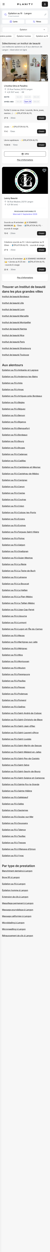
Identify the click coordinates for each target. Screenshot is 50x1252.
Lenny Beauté (10, 198)
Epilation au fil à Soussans (15, 823)
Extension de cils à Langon (15, 896)
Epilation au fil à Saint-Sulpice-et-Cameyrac (23, 778)
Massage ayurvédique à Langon (17, 909)
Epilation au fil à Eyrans (13, 519)
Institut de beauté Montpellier (16, 322)
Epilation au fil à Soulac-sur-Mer (17, 816)
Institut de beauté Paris (13, 342)
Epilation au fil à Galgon (13, 545)
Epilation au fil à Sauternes (15, 810)
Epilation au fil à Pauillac (14, 680)
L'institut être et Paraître (15, 86)
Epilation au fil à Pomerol (14, 700)
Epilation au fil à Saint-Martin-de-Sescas (22, 745)
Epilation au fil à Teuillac (14, 836)
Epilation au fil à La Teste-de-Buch (19, 570)
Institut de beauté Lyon (13, 309)
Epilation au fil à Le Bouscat (15, 583)
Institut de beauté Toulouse (15, 354)
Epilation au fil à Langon (14, 883)
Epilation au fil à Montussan (15, 661)
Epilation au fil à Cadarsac (14, 454)
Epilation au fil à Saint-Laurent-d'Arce (20, 732)
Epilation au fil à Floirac (13, 538)
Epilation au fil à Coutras (14, 499)
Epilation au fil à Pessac (13, 687)
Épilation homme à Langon (15, 890)
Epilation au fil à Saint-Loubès (16, 739)
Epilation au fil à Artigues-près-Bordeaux (22, 396)
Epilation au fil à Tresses (14, 842)
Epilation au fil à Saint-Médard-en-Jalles (21, 752)
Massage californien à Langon (16, 916)
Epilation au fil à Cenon (13, 486)
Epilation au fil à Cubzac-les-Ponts (19, 512)
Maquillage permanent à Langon (17, 903)
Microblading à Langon (13, 922)
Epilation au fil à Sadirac (13, 706)
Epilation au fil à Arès (12, 383)
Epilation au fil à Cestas (13, 493)
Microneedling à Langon (14, 929)
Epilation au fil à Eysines (14, 525)
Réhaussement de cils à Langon (17, 935)
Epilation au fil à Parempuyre (16, 674)
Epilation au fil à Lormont (14, 622)
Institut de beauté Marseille (15, 316)
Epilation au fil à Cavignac (14, 480)
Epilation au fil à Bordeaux (14, 434)
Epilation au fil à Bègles (13, 402)
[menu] (3, 4)
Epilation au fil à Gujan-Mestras (17, 557)
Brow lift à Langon (11, 877)
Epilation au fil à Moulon (14, 668)
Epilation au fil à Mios (12, 655)
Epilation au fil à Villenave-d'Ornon (19, 849)
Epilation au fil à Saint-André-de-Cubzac (22, 713)
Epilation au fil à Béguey (13, 409)
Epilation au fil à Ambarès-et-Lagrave (20, 370)
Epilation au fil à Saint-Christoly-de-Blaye (22, 719)
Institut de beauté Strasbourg (16, 348)
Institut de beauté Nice (13, 335)
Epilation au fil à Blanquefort (16, 428)
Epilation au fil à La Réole (14, 564)
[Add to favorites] (44, 58)
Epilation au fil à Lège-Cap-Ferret (18, 609)
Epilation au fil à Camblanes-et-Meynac (21, 467)
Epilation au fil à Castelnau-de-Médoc (20, 473)
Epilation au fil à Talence (14, 829)
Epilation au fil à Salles (13, 803)
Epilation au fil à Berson (13, 415)
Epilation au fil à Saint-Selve (15, 765)
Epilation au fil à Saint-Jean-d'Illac (18, 726)
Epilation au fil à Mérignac (14, 648)
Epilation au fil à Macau (13, 635)
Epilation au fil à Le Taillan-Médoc (18, 603)
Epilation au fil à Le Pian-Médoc (17, 596)
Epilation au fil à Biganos (14, 422)
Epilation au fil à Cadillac (14, 460)
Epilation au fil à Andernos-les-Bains (20, 376)
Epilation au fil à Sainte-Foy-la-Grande (20, 784)
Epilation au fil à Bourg (13, 441)
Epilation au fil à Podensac (15, 693)
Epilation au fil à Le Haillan (15, 590)
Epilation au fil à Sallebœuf (15, 797)
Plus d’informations (25, 160)
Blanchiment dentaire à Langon (17, 871)
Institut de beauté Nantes (14, 329)
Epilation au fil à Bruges (13, 447)
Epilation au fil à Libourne (14, 616)
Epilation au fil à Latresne (14, 577)
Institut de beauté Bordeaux (15, 296)
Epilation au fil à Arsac (13, 389)
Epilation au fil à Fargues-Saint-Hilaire (20, 532)
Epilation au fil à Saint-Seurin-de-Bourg (21, 771)
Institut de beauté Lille (13, 303)
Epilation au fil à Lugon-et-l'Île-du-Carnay (22, 629)
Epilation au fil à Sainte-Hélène (17, 791)
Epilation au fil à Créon (13, 506)
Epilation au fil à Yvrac (13, 855)
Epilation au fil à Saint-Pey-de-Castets (20, 758)
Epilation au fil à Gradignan (15, 551)
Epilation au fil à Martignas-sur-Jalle (19, 642)
